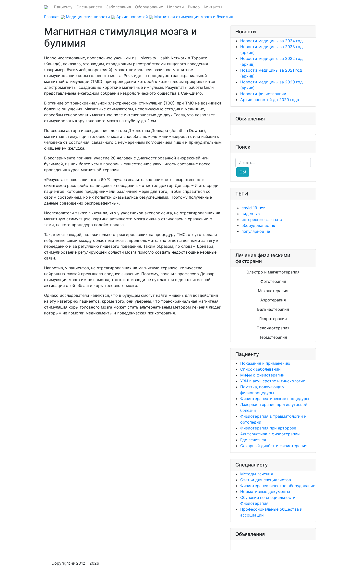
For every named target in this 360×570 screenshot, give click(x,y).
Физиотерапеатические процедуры (274, 398)
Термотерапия (273, 337)
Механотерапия (273, 290)
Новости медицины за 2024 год (271, 40)
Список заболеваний (260, 369)
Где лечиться (253, 439)
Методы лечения (256, 473)
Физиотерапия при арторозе (268, 428)
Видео (194, 6)
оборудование (258, 225)
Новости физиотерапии (263, 93)
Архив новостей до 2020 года (269, 99)
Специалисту (89, 6)
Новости (175, 6)
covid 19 (253, 207)
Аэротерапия (273, 300)
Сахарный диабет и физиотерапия (273, 445)
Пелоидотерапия (273, 327)
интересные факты (261, 219)
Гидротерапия (273, 318)
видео (250, 213)
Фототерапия (273, 281)
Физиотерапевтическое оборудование (277, 485)
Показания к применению (265, 363)
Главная (52, 16)
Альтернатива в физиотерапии (270, 433)
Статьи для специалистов (265, 479)
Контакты (213, 6)
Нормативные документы (265, 491)
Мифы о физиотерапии (262, 375)
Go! (243, 171)
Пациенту (63, 6)
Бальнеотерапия (273, 309)
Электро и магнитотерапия (273, 272)
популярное (255, 231)
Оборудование (149, 6)
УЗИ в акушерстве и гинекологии (272, 380)
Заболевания (118, 6)
